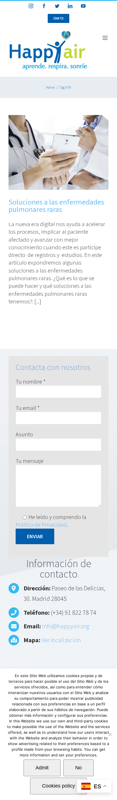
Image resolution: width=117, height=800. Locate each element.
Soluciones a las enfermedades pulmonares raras (56, 205)
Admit (42, 768)
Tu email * (28, 408)
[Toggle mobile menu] (105, 38)
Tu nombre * (31, 381)
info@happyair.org (65, 626)
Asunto (24, 434)
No (78, 768)
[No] (110, 734)
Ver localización (61, 640)
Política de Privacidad (41, 524)
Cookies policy (58, 786)
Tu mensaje (29, 461)
